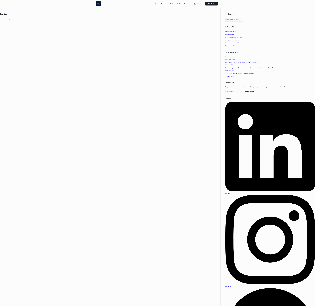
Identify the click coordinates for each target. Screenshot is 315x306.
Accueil (157, 4)
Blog (185, 4)
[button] (167, 4)
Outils (171, 4)
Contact (190, 4)
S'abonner (249, 91)
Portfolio (179, 4)
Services (163, 4)
